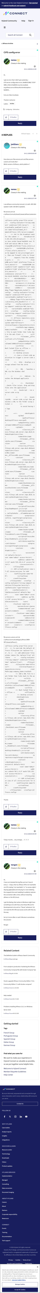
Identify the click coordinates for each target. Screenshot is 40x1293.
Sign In (31, 20)
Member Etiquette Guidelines (15, 1071)
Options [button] (37, 43)
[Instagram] (15, 1116)
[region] (20, 1278)
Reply (20, 123)
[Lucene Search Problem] (33, 134)
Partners (4, 1210)
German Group (9, 1045)
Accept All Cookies (20, 1290)
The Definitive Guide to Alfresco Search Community (19, 955)
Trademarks (28, 1264)
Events (4, 1228)
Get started (33, 3)
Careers (4, 1202)
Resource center (7, 1150)
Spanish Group (9, 1039)
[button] (6, 117)
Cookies (17, 1260)
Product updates (7, 1166)
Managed (5, 1180)
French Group (9, 1032)
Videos (4, 1162)
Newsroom (5, 1218)
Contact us (20, 1104)
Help (23, 21)
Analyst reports (6, 1132)
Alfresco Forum (9, 988)
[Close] (37, 1267)
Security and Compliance (14, 1264)
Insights (4, 1136)
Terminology (6, 1154)
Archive (12, 104)
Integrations (6, 1140)
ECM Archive (16, 109)
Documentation (7, 1237)
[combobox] (20, 35)
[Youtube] (26, 1116)
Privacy (10, 1260)
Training (4, 1232)
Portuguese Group (11, 1036)
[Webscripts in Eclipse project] (36, 134)
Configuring (9, 109)
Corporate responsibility (9, 1214)
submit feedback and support (14, 6)
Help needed (7, 995)
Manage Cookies (20, 1284)
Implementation (7, 1176)
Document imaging (8, 1192)
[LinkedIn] (20, 1116)
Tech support (6, 1241)
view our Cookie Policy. (19, 1280)
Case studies (6, 1128)
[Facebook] (4, 1116)
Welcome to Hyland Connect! (15, 1068)
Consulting (5, 1184)
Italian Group (9, 1042)
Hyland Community (9, 21)
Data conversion (7, 1188)
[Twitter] (9, 1116)
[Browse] (5, 27)
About (4, 1206)
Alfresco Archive (8, 43)
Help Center (8, 1075)
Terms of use (27, 1260)
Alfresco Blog (8, 959)
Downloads (5, 1158)
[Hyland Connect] (15, 13)
